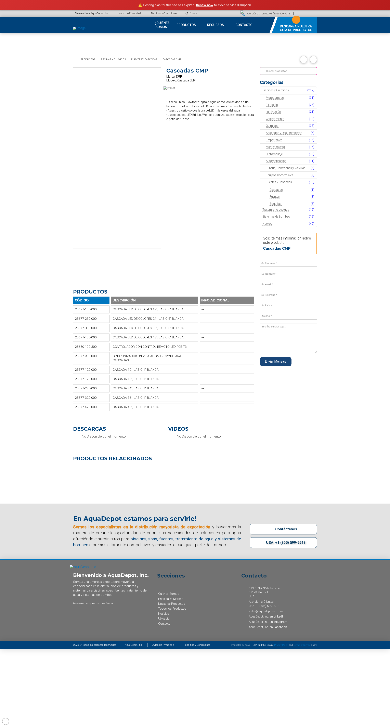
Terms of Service (302, 645)
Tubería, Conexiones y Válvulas (286, 168)
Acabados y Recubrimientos (284, 132)
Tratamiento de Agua (275, 209)
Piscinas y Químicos (275, 90)
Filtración (272, 104)
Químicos (272, 125)
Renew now (204, 5)
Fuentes (275, 196)
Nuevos (267, 223)
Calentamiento (275, 118)
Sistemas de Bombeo (276, 216)
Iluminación (273, 111)
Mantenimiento (275, 146)
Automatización (276, 161)
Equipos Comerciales (279, 175)
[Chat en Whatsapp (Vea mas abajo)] (314, 13)
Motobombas (275, 97)
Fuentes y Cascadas (279, 182)
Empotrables (274, 140)
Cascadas (276, 189)
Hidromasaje (274, 154)
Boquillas (276, 203)
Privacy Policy (281, 645)
